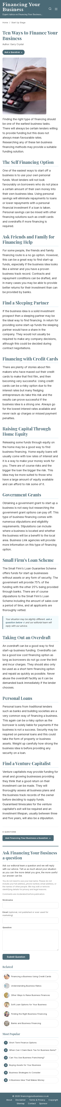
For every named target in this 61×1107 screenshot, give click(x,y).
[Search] (50, 9)
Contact (32, 1103)
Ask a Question (12, 52)
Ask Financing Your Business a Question (26, 838)
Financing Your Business (21, 7)
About (9, 1100)
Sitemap (21, 1103)
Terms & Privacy (37, 1100)
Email (25, 914)
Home (5, 22)
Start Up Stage (18, 22)
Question (7, 927)
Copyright (53, 1100)
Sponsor (43, 1103)
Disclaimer (20, 1100)
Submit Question (16, 956)
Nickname (8, 900)
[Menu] (56, 9)
